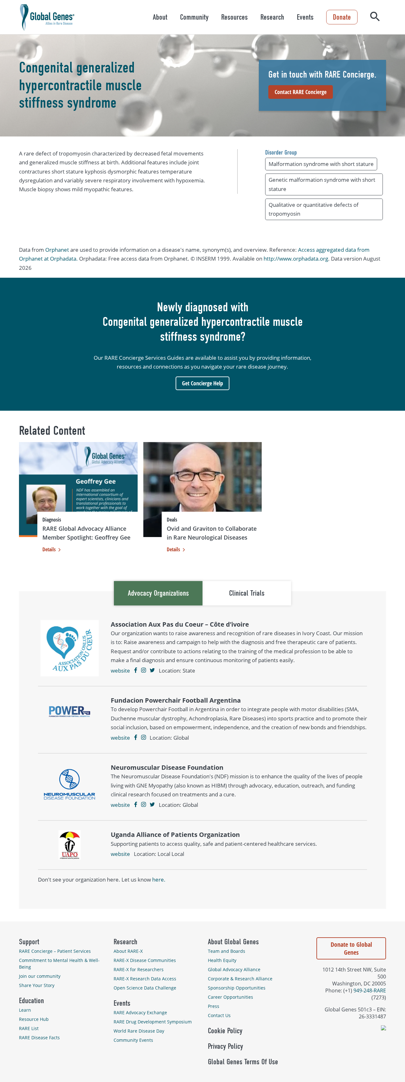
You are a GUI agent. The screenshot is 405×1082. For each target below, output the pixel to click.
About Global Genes (233, 941)
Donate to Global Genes (351, 948)
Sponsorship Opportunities (236, 988)
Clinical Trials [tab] (247, 593)
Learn (25, 1010)
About (160, 17)
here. (158, 879)
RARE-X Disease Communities (145, 960)
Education (31, 1000)
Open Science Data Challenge (145, 988)
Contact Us (219, 1015)
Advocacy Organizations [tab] (158, 593)
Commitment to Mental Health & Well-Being (59, 963)
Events (305, 17)
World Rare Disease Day (139, 1031)
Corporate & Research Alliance (240, 979)
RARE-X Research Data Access (145, 979)
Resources (234, 17)
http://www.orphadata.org (296, 258)
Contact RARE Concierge (301, 92)
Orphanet (57, 249)
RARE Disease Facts (39, 1038)
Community (194, 17)
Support (29, 941)
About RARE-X (128, 951)
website (120, 670)
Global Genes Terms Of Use (243, 1061)
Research (272, 17)
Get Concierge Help (202, 383)
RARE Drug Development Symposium (153, 1022)
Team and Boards (226, 951)
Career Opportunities (230, 997)
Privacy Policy (225, 1046)
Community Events (133, 1040)
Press (213, 1006)
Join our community (39, 976)
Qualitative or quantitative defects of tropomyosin (313, 209)
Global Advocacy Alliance (234, 969)
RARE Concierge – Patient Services (55, 951)
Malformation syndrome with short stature (321, 164)
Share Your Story (36, 985)
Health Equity (222, 960)
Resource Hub (34, 1019)
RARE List (29, 1028)
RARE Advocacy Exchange (140, 1012)
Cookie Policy (225, 1030)
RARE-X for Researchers (139, 969)
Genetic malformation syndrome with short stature (322, 184)
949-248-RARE (369, 990)
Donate (342, 17)
